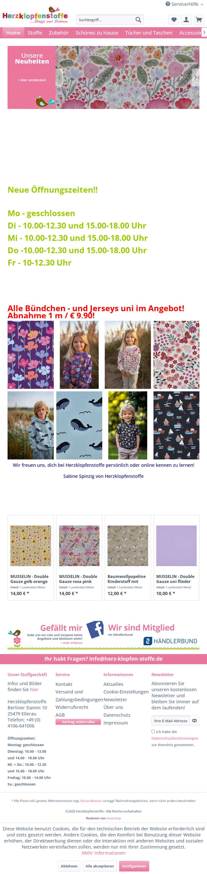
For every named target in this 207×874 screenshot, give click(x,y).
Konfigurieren (134, 866)
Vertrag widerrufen (78, 721)
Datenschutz (117, 715)
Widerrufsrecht (72, 707)
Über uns (113, 707)
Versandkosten (91, 801)
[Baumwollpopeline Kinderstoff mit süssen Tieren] (128, 546)
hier (34, 689)
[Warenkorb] (199, 20)
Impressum (116, 723)
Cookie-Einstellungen (126, 692)
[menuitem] (110, 20)
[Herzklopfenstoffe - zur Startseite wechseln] (35, 22)
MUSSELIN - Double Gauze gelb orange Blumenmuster (29, 579)
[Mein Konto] (186, 20)
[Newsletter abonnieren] (194, 721)
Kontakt (64, 684)
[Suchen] (138, 20)
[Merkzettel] (174, 20)
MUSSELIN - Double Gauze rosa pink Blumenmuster (78, 579)
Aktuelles (113, 684)
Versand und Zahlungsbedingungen (78, 696)
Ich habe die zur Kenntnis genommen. (174, 738)
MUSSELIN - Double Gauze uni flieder (175, 579)
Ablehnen (69, 866)
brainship (114, 818)
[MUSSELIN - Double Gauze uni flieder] (176, 546)
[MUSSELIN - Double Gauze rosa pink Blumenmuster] (79, 546)
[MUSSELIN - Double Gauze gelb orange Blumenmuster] (30, 546)
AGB (60, 715)
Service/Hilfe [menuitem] (185, 4)
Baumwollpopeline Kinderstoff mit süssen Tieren (127, 579)
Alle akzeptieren (100, 866)
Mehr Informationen (103, 853)
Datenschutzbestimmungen (174, 738)
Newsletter (115, 699)
